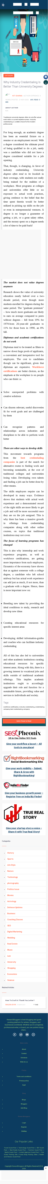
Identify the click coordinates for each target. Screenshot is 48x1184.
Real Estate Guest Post (18, 1150)
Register (24, 1127)
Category (9, 76)
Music (9, 950)
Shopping (11, 968)
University (11, 962)
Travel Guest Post (10, 1148)
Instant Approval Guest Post (29, 1152)
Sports (10, 859)
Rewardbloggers (18, 1166)
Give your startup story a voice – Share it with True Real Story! (24, 830)
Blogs (24, 1100)
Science (10, 980)
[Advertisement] (24, 254)
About (24, 1049)
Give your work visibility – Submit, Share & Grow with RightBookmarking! (24, 772)
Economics (12, 974)
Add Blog (24, 1108)
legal (24, 1085)
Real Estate (12, 944)
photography (13, 883)
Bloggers (24, 1104)
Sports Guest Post (11, 1152)
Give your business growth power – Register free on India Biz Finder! (24, 795)
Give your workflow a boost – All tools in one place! (24, 745)
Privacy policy (24, 1081)
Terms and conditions (23, 1076)
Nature (10, 871)
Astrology (11, 901)
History (10, 853)
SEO (9, 926)
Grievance (24, 1058)
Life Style (11, 865)
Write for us (24, 1062)
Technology (12, 877)
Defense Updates (14, 907)
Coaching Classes (15, 920)
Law (9, 956)
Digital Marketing (14, 932)
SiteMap (24, 1131)
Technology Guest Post (26, 1148)
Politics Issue (13, 889)
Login (24, 1123)
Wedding (11, 938)
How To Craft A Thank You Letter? (19, 1000)
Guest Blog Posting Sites (28, 1154)
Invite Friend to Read (24, 721)
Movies (10, 895)
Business (11, 913)
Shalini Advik (10, 1005)
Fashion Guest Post (35, 1150)
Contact (23, 1053)
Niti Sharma (17, 96)
